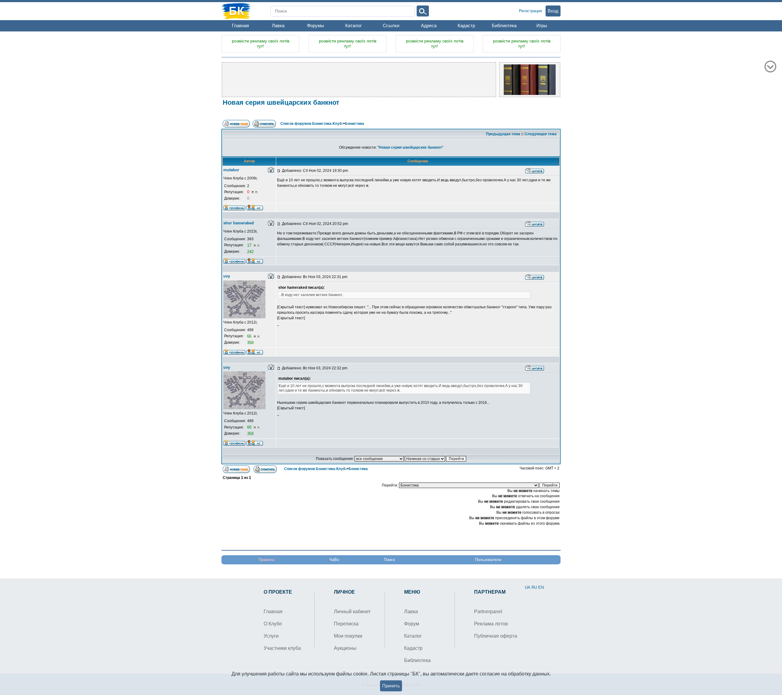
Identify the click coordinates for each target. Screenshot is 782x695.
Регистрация (530, 11)
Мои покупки (348, 636)
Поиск (389, 559)
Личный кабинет (352, 611)
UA (527, 587)
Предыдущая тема (503, 134)
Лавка (278, 25)
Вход (553, 10)
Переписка (346, 623)
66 (250, 336)
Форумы (315, 25)
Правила (266, 559)
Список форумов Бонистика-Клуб (311, 123)
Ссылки (391, 25)
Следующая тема (540, 134)
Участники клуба (282, 648)
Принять (391, 685)
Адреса (429, 25)
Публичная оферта (495, 636)
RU (534, 587)
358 (250, 342)
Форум (411, 623)
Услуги (271, 636)
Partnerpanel (488, 611)
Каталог (353, 25)
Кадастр (466, 25)
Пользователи (488, 559)
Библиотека (504, 25)
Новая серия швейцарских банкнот (281, 102)
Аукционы (345, 648)
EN (541, 587)
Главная (240, 25)
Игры (541, 25)
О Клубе (273, 623)
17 (250, 245)
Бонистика (354, 123)
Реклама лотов (491, 623)
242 (250, 251)
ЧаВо (334, 559)
